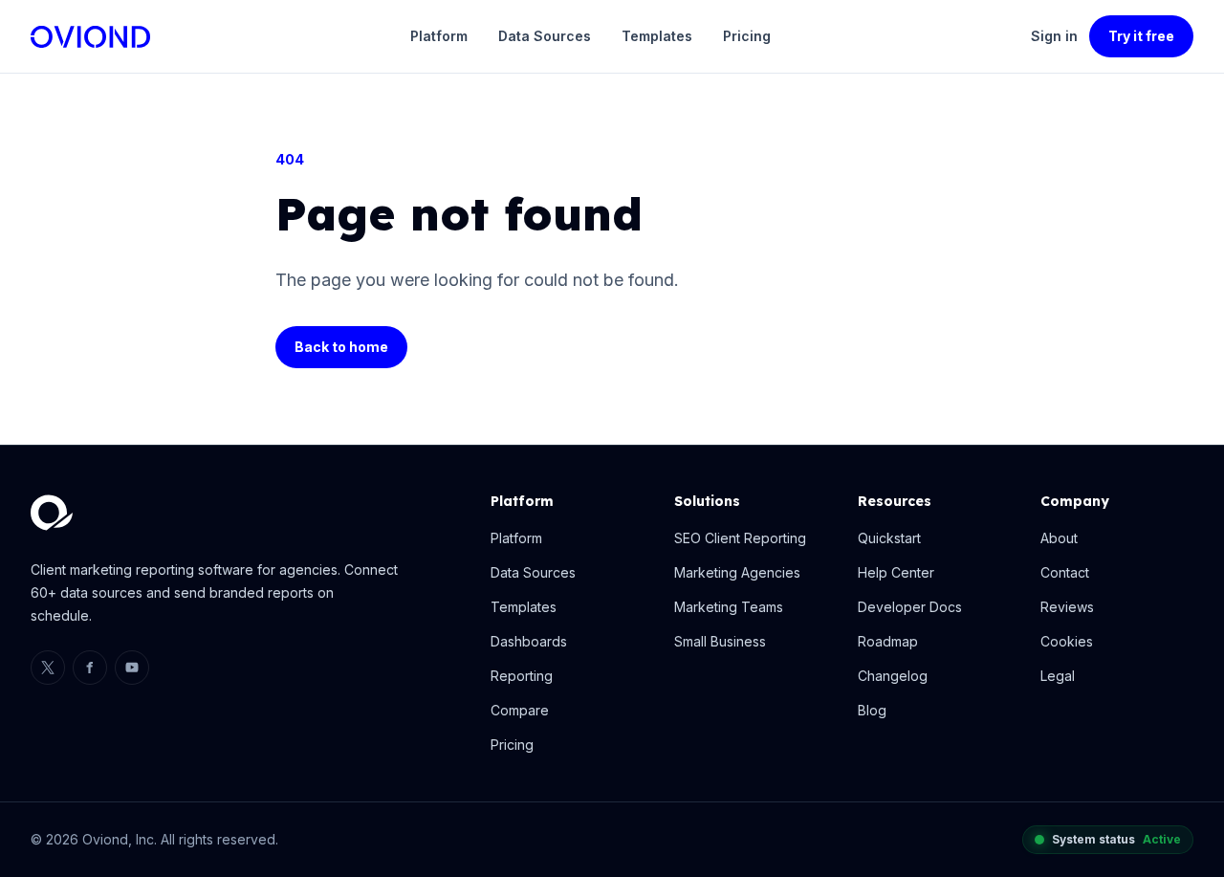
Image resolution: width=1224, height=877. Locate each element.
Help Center (896, 572)
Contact (1064, 572)
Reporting (522, 676)
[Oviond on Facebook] (90, 667)
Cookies (1066, 641)
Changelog (893, 676)
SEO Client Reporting (740, 538)
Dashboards (529, 641)
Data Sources (544, 36)
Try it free (1141, 36)
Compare (520, 710)
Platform (439, 36)
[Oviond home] (90, 37)
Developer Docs (910, 607)
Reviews (1067, 607)
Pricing (747, 36)
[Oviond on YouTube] (132, 667)
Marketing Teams (728, 607)
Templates (657, 36)
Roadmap (888, 641)
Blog (872, 710)
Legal (1057, 676)
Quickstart (889, 538)
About (1059, 538)
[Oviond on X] (48, 667)
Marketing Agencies (737, 572)
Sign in (1054, 36)
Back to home (341, 347)
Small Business (720, 641)
